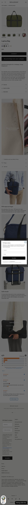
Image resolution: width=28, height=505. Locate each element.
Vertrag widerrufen (21, 503)
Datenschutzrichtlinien (12, 261)
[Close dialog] (25, 242)
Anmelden (14, 258)
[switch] (3, 503)
